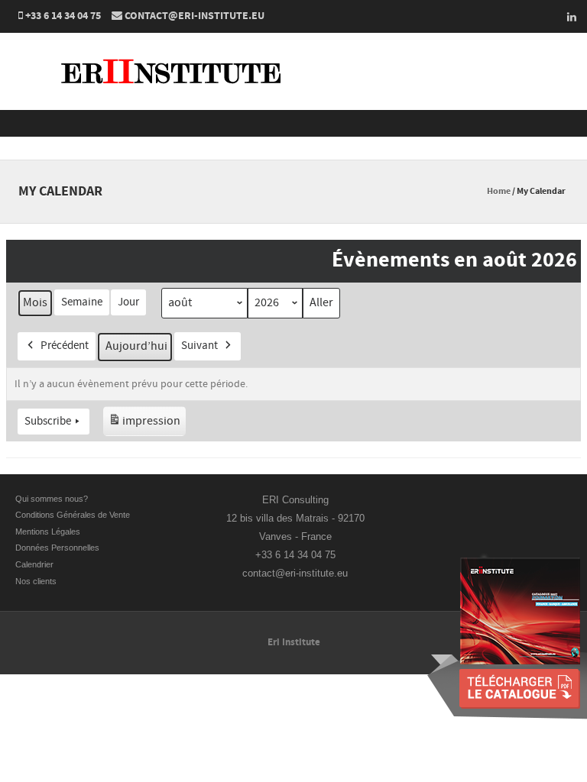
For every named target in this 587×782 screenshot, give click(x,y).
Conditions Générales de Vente (73, 514)
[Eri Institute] (175, 100)
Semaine (81, 302)
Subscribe (47, 421)
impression (144, 424)
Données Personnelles (57, 547)
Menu (293, 123)
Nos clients (36, 581)
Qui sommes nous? (51, 498)
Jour (128, 302)
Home (499, 191)
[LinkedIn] (567, 17)
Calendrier (34, 564)
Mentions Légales (47, 531)
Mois (35, 302)
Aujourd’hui (136, 346)
